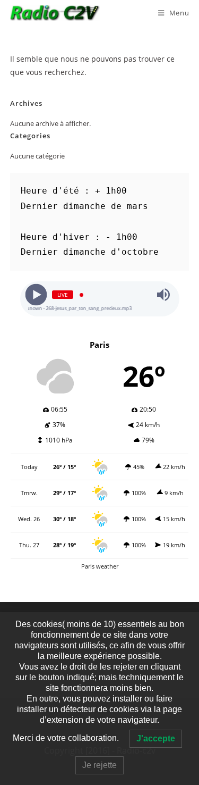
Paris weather (99, 566)
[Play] (35, 294)
